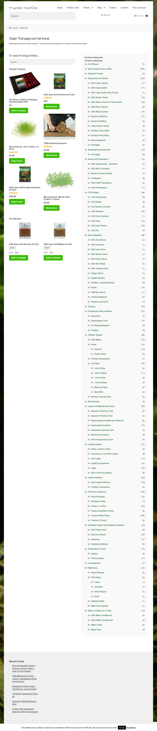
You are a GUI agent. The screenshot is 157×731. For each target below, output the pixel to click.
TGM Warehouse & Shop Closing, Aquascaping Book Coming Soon (24, 678)
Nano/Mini (98, 391)
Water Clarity (96, 624)
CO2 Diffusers (97, 211)
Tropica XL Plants (98, 520)
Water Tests (96, 629)
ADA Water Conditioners (101, 615)
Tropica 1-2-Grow (98, 506)
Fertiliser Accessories (100, 486)
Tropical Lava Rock (99, 301)
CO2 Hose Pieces (99, 225)
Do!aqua (91, 306)
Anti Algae (95, 154)
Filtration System (95, 334)
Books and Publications (98, 159)
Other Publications (99, 187)
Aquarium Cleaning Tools (102, 411)
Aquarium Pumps (95, 73)
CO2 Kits (95, 230)
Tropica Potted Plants (100, 515)
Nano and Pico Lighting (101, 472)
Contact (124, 7)
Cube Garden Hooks (100, 125)
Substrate (95, 539)
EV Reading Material (100, 325)
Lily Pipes (95, 363)
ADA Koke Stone (98, 249)
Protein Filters (100, 353)
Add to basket (18, 110)
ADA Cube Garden (99, 87)
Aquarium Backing (99, 116)
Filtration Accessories (100, 358)
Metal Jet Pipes (101, 387)
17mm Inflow (99, 377)
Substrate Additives (99, 544)
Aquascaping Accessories (99, 149)
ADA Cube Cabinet (99, 83)
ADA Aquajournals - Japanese (104, 163)
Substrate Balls (97, 601)
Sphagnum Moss (98, 501)
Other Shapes (100, 591)
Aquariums (95, 315)
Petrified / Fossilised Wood (102, 282)
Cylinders (98, 586)
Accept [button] (121, 727)
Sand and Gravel (98, 534)
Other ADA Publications (101, 182)
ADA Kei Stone (97, 244)
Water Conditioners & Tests (99, 610)
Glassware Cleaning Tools (102, 430)
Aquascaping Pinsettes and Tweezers (107, 420)
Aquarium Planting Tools (101, 415)
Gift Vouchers (93, 401)
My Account (105, 15)
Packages (95, 144)
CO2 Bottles (96, 201)
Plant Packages (98, 496)
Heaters (94, 553)
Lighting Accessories (100, 463)
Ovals (96, 596)
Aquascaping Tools (99, 320)
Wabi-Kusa (92, 567)
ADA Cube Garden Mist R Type (104, 92)
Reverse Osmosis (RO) (101, 396)
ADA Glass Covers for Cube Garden (106, 102)
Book (59, 7)
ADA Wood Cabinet (99, 111)
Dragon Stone (97, 273)
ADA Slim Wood (98, 263)
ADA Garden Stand (99, 97)
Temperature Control (97, 548)
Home (15, 27)
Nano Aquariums (98, 140)
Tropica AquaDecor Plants (102, 510)
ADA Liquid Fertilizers (100, 482)
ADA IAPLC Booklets (100, 168)
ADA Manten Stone (99, 254)
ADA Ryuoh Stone (99, 258)
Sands (94, 287)
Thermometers (97, 558)
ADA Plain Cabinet (99, 106)
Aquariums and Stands (98, 78)
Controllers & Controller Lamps (104, 453)
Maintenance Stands (100, 434)
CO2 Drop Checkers (100, 216)
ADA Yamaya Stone (99, 268)
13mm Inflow (99, 368)
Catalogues (96, 178)
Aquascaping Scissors (101, 425)
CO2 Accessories (98, 197)
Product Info (73, 7)
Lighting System (95, 444)
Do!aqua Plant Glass (100, 135)
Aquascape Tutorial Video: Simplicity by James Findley (24, 687)
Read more (51, 106)
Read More (131, 727)
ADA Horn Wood (98, 239)
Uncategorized (94, 563)
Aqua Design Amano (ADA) (100, 68)
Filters (93, 344)
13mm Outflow (100, 373)
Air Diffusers (93, 64)
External (97, 349)
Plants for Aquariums (97, 491)
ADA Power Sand (98, 529)
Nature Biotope (97, 572)
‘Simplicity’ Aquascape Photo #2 (25, 695)
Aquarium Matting (98, 121)
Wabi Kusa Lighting (99, 605)
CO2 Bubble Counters (100, 206)
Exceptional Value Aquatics (100, 311)
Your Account (139, 7)
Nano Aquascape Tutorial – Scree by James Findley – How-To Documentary (24, 668)
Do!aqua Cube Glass (100, 130)
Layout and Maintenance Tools (101, 406)
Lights (93, 468)
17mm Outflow (100, 382)
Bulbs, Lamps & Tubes (101, 449)
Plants (86, 7)
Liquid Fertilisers (95, 477)
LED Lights (96, 458)
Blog (99, 7)
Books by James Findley (101, 173)
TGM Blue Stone (98, 292)
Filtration (95, 330)
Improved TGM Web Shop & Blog (24, 703)
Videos (112, 7)
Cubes (97, 582)
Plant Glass (96, 577)
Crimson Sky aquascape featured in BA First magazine (25, 710)
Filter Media (96, 339)
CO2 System (93, 192)
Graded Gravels (98, 277)
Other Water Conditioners (102, 620)
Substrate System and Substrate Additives (106, 525)
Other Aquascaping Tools (102, 439)
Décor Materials (95, 235)
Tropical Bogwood (99, 296)
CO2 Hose (95, 220)
